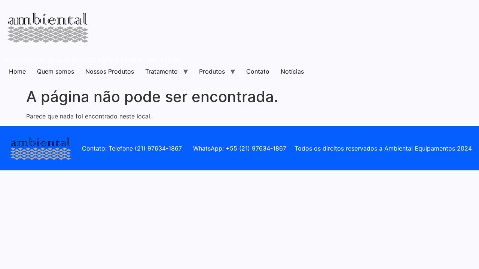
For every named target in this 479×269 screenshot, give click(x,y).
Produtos (212, 71)
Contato (257, 71)
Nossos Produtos (109, 71)
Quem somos (55, 71)
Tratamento (161, 71)
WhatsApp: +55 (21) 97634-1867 (239, 148)
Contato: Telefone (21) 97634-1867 (132, 148)
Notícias (292, 71)
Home (17, 71)
